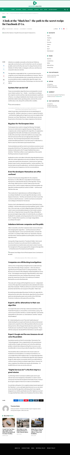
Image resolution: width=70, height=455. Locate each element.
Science (36, 9)
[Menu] (2, 9)
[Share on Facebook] (59, 29)
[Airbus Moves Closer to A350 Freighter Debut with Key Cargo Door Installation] (37, 422)
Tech (41, 9)
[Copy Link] (3, 83)
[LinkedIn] (3, 72)
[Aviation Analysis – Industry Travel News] (35, 4)
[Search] (65, 9)
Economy (30, 9)
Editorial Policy (50, 65)
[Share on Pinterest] (64, 29)
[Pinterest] (3, 76)
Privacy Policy (50, 67)
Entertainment (53, 9)
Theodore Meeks (9, 28)
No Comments (23, 28)
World (24, 9)
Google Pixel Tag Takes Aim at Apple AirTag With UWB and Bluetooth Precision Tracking (8, 431)
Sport (45, 9)
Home (12, 9)
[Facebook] (3, 65)
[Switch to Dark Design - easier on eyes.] (67, 9)
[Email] (3, 79)
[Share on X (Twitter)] (62, 29)
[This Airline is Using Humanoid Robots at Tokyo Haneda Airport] (23, 422)
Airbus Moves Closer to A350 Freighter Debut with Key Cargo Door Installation (37, 431)
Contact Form (50, 61)
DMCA (48, 63)
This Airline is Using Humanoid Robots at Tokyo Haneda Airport (22, 430)
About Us (49, 58)
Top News (18, 9)
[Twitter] (3, 69)
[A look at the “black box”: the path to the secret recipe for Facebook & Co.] (23, 45)
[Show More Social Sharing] (66, 29)
